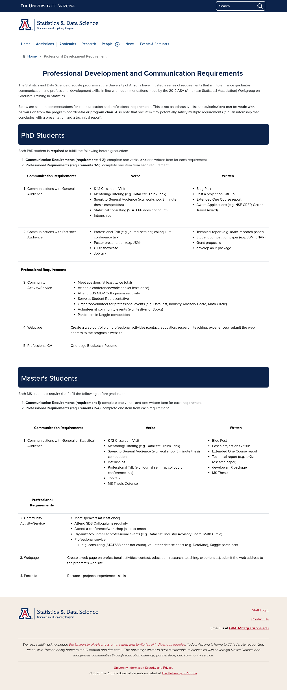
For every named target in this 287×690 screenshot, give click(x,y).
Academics (67, 44)
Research (89, 44)
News (130, 44)
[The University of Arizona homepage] (48, 6)
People (107, 44)
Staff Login (260, 610)
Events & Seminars (154, 44)
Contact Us (260, 619)
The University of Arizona (179, 673)
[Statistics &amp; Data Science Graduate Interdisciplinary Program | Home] (58, 25)
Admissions (45, 44)
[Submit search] (260, 6)
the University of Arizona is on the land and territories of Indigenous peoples (127, 644)
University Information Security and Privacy (143, 668)
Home (25, 44)
